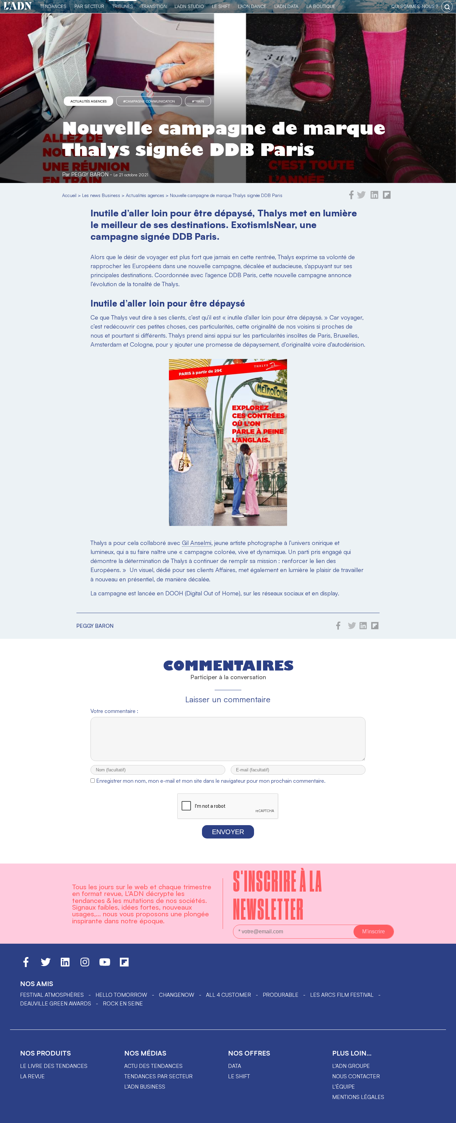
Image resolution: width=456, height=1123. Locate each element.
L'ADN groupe (351, 1066)
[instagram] (84, 965)
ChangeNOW (176, 994)
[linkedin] (374, 197)
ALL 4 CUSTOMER (228, 994)
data (234, 1066)
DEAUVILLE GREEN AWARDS (55, 1003)
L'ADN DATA (286, 6)
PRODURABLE (280, 994)
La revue (32, 1076)
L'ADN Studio (189, 6)
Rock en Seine (123, 1003)
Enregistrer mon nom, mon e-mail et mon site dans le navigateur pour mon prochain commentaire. (210, 780)
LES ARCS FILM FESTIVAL (342, 994)
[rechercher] (447, 6)
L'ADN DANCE (252, 6)
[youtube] (104, 965)
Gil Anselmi (196, 542)
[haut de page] (444, 1114)
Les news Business (101, 195)
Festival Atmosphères (52, 994)
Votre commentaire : (114, 711)
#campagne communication (149, 101)
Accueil (69, 195)
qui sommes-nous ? (414, 6)
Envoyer (228, 831)
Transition (154, 6)
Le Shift (221, 6)
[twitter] (361, 197)
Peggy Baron (89, 174)
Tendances (53, 6)
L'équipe (343, 1086)
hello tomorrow (121, 994)
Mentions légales (358, 1097)
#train (198, 101)
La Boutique (320, 6)
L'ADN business (144, 1086)
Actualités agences (88, 101)
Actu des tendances (153, 1066)
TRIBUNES (122, 6)
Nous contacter (356, 1076)
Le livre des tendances (53, 1066)
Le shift (239, 1076)
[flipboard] (387, 197)
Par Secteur (89, 6)
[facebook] (351, 197)
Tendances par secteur (158, 1076)
